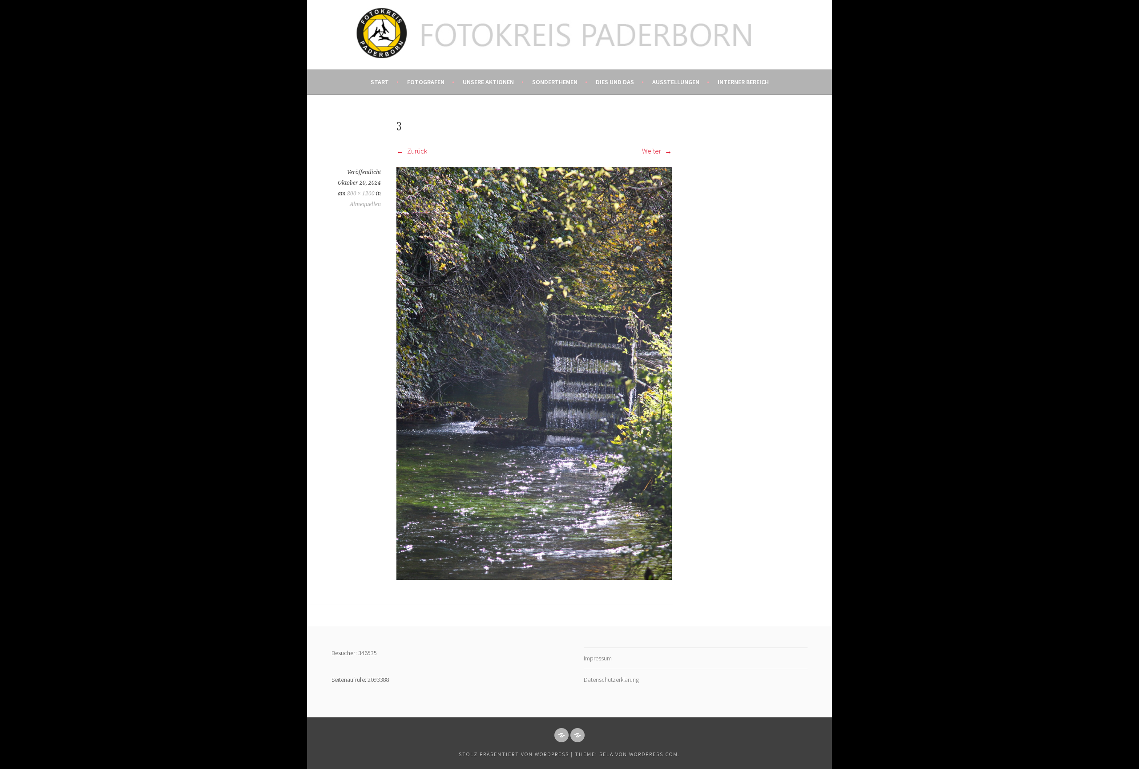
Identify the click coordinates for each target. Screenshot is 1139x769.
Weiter (652, 150)
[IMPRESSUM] (561, 735)
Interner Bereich (743, 82)
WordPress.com (653, 754)
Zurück (416, 150)
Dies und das (615, 82)
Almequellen (365, 204)
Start (380, 82)
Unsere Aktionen (488, 82)
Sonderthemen (555, 82)
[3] (534, 577)
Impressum (598, 658)
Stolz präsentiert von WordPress (514, 754)
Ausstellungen (675, 82)
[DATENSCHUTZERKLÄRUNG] (577, 735)
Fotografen (425, 82)
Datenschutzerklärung (611, 680)
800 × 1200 (361, 193)
